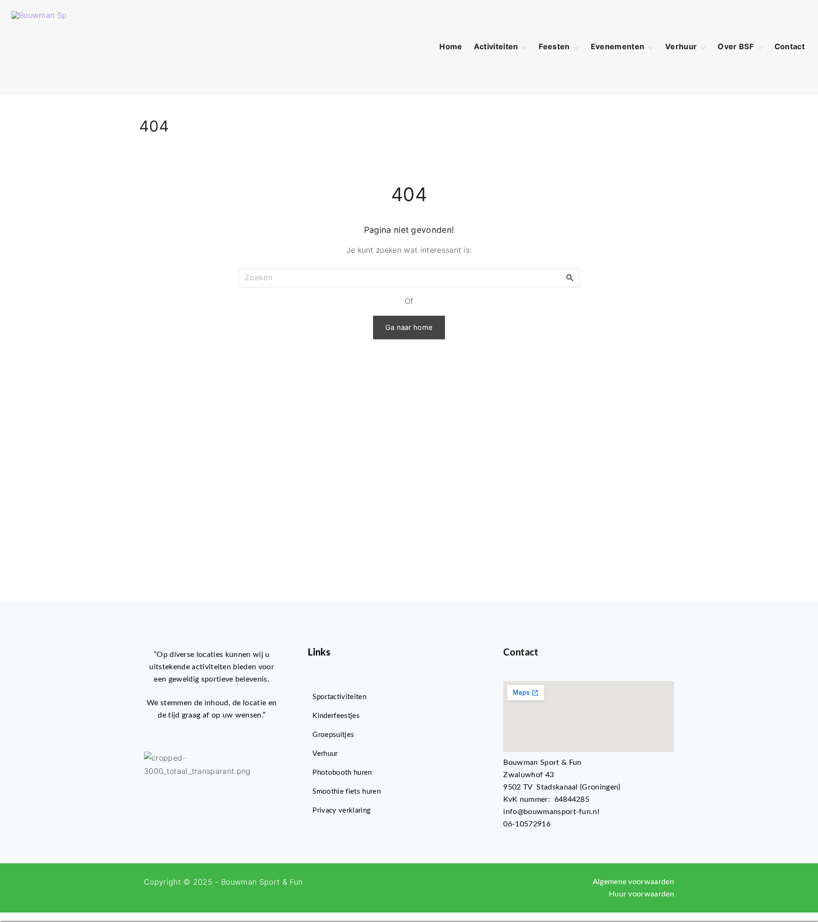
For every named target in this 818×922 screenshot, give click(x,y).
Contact (520, 652)
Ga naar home (409, 327)
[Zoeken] (569, 277)
